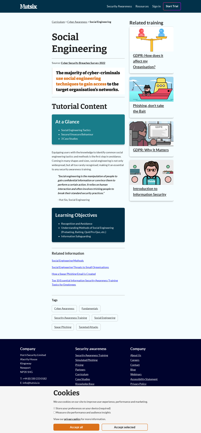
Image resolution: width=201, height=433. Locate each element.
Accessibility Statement (144, 379)
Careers (134, 360)
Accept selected (124, 427)
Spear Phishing (62, 327)
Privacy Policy (138, 383)
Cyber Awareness (77, 21)
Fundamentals (90, 308)
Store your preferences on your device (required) (83, 408)
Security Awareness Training (70, 317)
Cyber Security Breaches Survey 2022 (83, 63)
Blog (133, 369)
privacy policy (72, 419)
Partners (80, 369)
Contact (135, 364)
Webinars (136, 374)
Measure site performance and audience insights (83, 412)
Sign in (156, 6)
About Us (135, 355)
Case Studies (82, 379)
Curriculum (58, 21)
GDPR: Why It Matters (151, 150)
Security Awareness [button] (119, 6)
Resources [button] (142, 6)
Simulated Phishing (86, 360)
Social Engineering (104, 317)
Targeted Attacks (88, 327)
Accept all (76, 427)
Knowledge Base (84, 383)
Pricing (79, 364)
